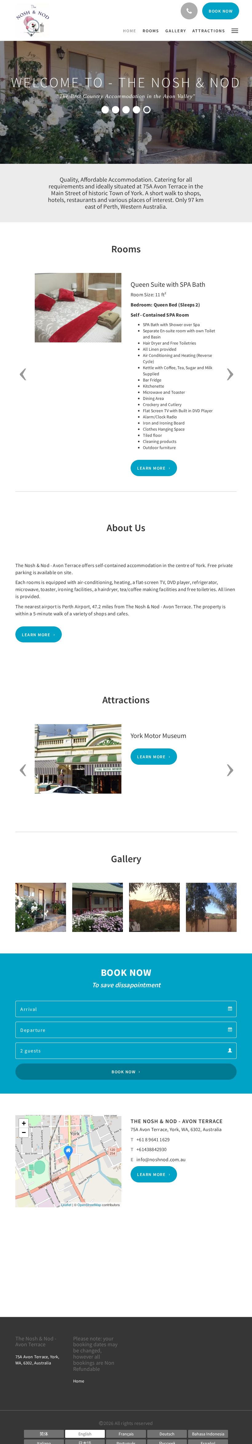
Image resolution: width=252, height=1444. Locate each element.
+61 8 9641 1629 (153, 1139)
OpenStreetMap (89, 1204)
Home (78, 1381)
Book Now (124, 1072)
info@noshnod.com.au (161, 1159)
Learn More (151, 468)
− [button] (24, 1132)
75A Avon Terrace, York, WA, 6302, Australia (176, 1129)
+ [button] (24, 1123)
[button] (234, 30)
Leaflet (66, 1204)
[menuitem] (131, 31)
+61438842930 (151, 1149)
